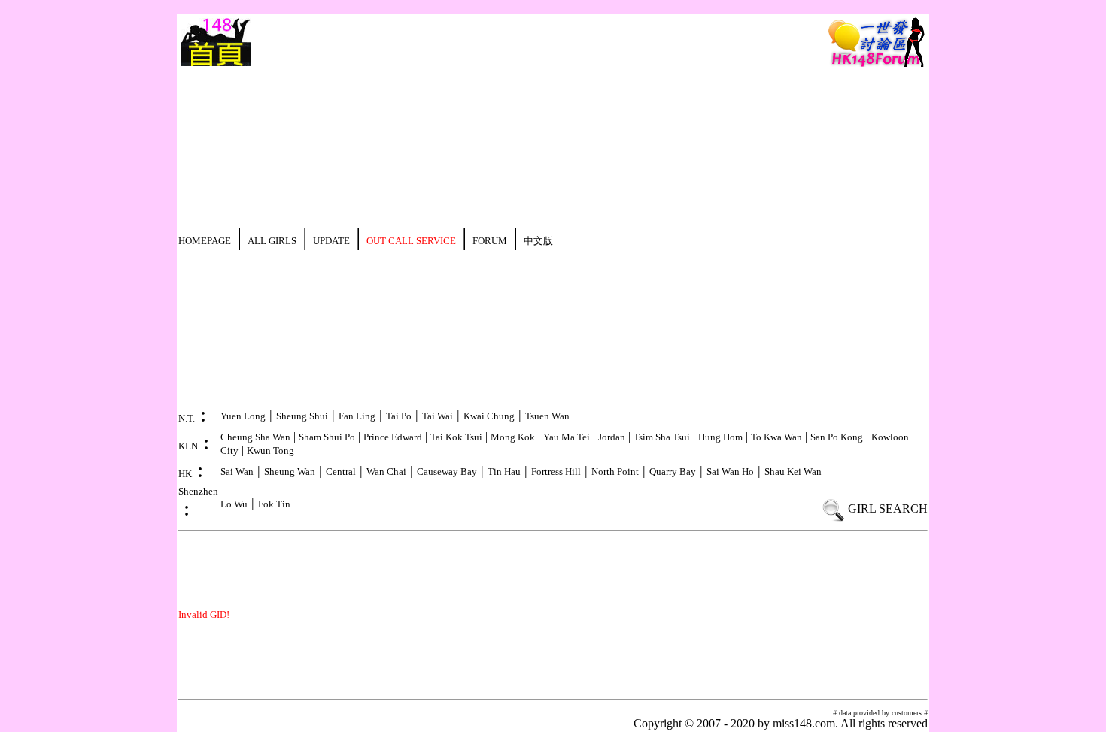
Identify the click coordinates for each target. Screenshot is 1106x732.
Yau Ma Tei (566, 437)
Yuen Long (243, 416)
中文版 (538, 241)
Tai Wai (437, 416)
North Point (615, 471)
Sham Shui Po (327, 437)
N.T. (186, 418)
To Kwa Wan (776, 437)
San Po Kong (836, 437)
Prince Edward (392, 437)
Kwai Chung (489, 416)
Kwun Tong (270, 450)
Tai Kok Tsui (456, 437)
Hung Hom (720, 437)
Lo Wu (234, 504)
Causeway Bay (447, 471)
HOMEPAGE (204, 241)
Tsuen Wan (547, 416)
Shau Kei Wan (793, 471)
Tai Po (399, 416)
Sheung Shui (302, 416)
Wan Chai (386, 471)
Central (341, 471)
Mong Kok (513, 437)
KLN (188, 446)
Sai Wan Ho (730, 471)
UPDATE (331, 241)
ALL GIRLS (272, 241)
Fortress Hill (556, 471)
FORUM (489, 241)
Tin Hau (504, 471)
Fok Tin (274, 504)
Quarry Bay (672, 471)
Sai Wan (237, 471)
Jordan (611, 437)
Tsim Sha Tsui (662, 437)
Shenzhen (198, 491)
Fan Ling (357, 416)
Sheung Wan (289, 471)
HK (185, 473)
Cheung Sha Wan (255, 437)
